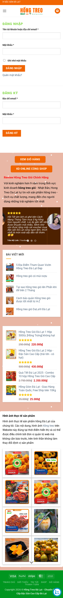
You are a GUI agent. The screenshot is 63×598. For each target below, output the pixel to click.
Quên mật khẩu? (12, 75)
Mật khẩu (11, 45)
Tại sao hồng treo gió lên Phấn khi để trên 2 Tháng (36, 288)
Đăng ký (12, 133)
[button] (5, 11)
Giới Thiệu (22, 582)
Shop (44, 582)
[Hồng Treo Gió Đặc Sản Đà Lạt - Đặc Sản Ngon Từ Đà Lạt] (31, 11)
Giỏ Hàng (54, 582)
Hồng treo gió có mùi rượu (31, 276)
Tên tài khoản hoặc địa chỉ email (23, 29)
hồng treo (50, 192)
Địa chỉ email (13, 99)
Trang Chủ (9, 582)
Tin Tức (35, 582)
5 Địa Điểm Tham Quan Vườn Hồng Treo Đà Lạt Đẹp (33, 266)
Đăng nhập (14, 68)
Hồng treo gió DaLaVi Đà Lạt (33, 309)
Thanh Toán (32, 584)
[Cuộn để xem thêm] (31, 562)
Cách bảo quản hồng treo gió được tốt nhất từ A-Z (33, 300)
